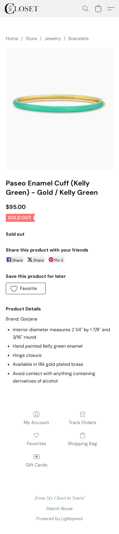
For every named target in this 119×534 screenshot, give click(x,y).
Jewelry (52, 38)
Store (31, 38)
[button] (23, 8)
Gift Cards (36, 465)
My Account (36, 422)
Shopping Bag (82, 444)
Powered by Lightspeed (59, 518)
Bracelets (78, 38)
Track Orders (82, 422)
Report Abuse (60, 508)
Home (12, 38)
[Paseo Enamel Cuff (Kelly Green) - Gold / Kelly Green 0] (59, 109)
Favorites (36, 444)
